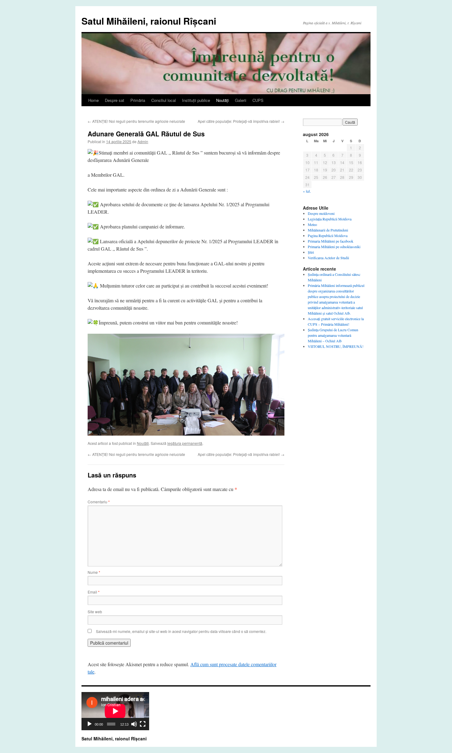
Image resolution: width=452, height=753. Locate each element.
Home (93, 100)
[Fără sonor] (134, 724)
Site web (95, 611)
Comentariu (99, 501)
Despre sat (114, 100)
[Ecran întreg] (143, 724)
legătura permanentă (184, 443)
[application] (115, 711)
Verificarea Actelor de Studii (328, 257)
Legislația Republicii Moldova (329, 218)
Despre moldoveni (321, 213)
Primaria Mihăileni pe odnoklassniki (334, 246)
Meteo (312, 224)
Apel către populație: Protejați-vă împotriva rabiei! (241, 121)
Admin (142, 141)
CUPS (258, 100)
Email (94, 591)
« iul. (307, 191)
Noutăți (222, 100)
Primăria (137, 100)
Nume (94, 572)
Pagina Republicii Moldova (327, 235)
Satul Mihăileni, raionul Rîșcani (148, 20)
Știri (311, 252)
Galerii (240, 100)
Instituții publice (196, 100)
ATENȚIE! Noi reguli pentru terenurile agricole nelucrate (136, 121)
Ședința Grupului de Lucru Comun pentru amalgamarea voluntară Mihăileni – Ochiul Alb (333, 335)
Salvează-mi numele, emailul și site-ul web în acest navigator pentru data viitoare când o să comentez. (181, 631)
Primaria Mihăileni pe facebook (330, 241)
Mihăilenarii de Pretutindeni (328, 230)
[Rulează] (89, 724)
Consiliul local (163, 100)
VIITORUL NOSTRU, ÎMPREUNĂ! (335, 346)
